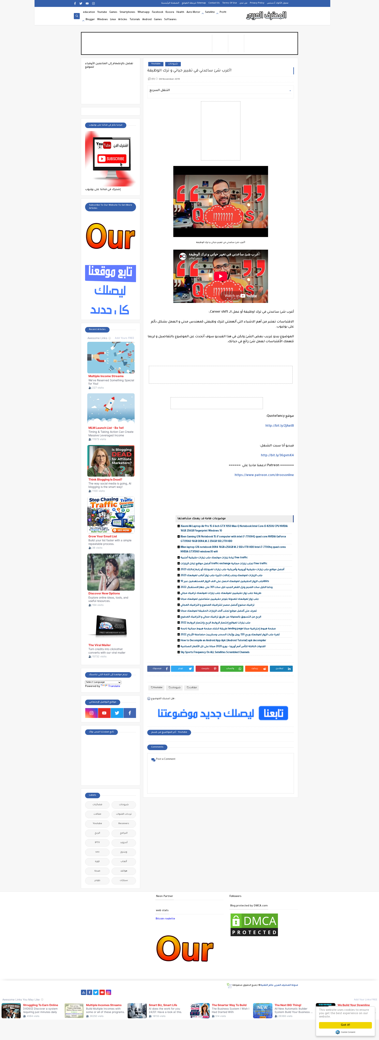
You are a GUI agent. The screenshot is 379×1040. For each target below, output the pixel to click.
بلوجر (97, 880)
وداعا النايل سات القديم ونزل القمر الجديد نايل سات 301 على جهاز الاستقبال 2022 (227, 587)
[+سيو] (241, 992)
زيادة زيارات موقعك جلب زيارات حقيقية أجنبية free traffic (214, 558)
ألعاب (124, 861)
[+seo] (234, 992)
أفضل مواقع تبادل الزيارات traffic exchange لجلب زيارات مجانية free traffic (224, 563)
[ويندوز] (247, 992)
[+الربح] (203, 992)
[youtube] (87, 3)
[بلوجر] (216, 992)
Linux (113, 19)
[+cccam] (178, 992)
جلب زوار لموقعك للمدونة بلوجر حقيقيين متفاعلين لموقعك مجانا (220, 599)
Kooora (170, 12)
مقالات (193, 688)
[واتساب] (114, 992)
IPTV (97, 842)
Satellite (210, 12)
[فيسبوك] (121, 992)
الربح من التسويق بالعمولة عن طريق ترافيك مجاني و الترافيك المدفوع (221, 617)
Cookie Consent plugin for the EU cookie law (345, 1032)
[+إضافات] (228, 992)
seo (97, 852)
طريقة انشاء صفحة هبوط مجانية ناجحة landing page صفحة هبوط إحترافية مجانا (228, 629)
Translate (114, 686)
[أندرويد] (272, 992)
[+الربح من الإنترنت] (209, 992)
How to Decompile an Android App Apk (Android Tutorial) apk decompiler (223, 640)
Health (180, 12)
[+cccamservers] (165, 992)
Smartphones (127, 12)
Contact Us (214, 3)
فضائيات (97, 805)
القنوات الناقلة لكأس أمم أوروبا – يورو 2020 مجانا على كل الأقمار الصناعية (223, 646)
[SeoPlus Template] (229, 985)
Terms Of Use (229, 3)
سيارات (124, 880)
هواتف (123, 871)
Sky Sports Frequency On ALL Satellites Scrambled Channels (215, 652)
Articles (122, 19)
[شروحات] (266, 992)
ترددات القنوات (124, 814)
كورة (97, 861)
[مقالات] (260, 992)
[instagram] (93, 3)
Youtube (102, 12)
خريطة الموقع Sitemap (194, 3)
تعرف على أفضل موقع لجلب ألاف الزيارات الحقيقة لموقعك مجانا (219, 611)
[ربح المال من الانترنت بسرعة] (190, 992)
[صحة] (133, 992)
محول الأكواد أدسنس (277, 3)
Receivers (123, 824)
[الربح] (197, 992)
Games (113, 12)
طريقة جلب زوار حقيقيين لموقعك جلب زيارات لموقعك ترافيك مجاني (221, 593)
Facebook (157, 12)
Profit (223, 12)
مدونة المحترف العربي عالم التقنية (279, 985)
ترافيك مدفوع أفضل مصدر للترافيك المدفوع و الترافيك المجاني (217, 605)
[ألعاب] (279, 992)
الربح (97, 833)
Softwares (170, 19)
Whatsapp (144, 12)
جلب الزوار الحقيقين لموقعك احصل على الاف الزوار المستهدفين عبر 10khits (225, 581)
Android (147, 19)
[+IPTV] (171, 992)
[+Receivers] (184, 992)
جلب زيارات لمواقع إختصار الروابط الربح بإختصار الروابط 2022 (215, 623)
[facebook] (75, 3)
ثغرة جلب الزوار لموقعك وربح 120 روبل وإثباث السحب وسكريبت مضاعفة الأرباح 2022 (230, 634)
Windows (102, 19)
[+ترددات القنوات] (159, 992)
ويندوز (123, 852)
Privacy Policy (257, 3)
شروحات (173, 64)
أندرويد (124, 842)
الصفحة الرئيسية (170, 3)
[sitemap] (83, 992)
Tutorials (134, 19)
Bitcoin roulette (165, 918)
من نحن (243, 3)
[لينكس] (253, 992)
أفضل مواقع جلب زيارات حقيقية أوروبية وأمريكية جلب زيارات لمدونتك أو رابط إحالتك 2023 (232, 569)
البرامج (124, 833)
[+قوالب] (222, 992)
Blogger (90, 19)
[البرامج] (285, 992)
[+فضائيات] (152, 992)
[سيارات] (140, 992)
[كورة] (127, 992)
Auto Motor (193, 12)
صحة (97, 871)
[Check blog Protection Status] (254, 936)
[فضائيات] (146, 992)
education (89, 12)
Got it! (345, 1025)
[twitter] (80, 3)
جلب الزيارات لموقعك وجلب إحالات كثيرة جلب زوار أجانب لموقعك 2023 (222, 575)
